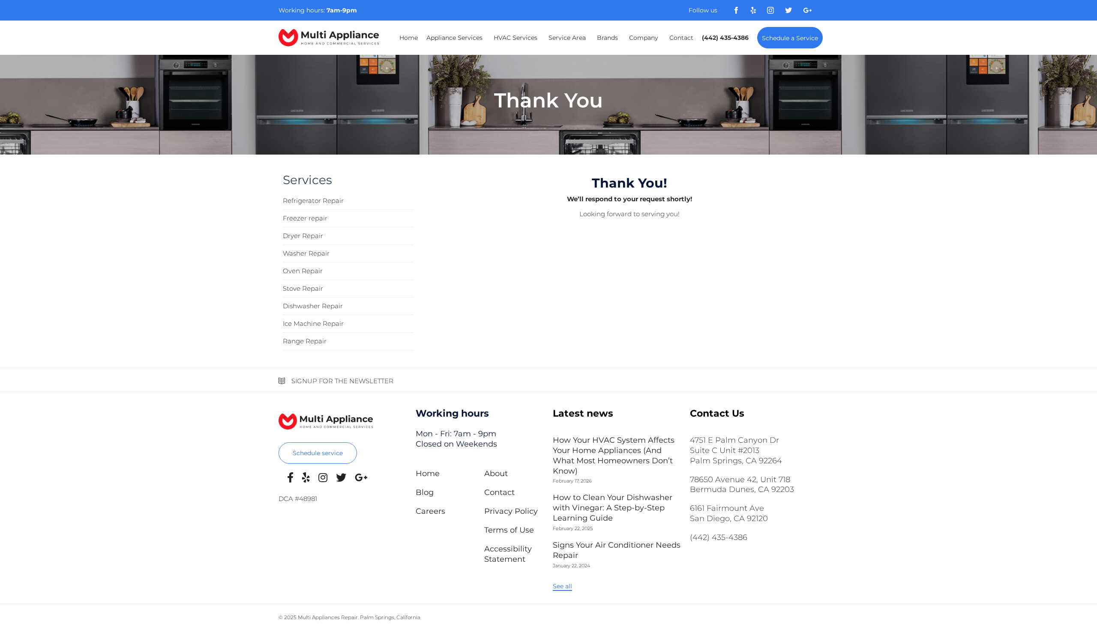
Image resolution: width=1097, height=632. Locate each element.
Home (408, 38)
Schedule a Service (790, 38)
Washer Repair (306, 253)
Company (643, 38)
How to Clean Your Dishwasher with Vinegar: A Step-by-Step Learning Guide (612, 508)
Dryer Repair (303, 236)
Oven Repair (303, 271)
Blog (425, 492)
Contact (681, 38)
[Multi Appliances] (329, 37)
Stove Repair (303, 288)
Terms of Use (509, 530)
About (496, 473)
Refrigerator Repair (313, 201)
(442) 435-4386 (725, 38)
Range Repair (305, 341)
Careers (430, 511)
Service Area (567, 38)
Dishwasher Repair (313, 306)
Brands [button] (607, 38)
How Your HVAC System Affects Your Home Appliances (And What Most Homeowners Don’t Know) (613, 455)
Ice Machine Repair (313, 323)
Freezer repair (305, 218)
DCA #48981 (298, 499)
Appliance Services (454, 38)
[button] (318, 453)
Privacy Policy (511, 511)
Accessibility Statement (508, 554)
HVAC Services (515, 38)
